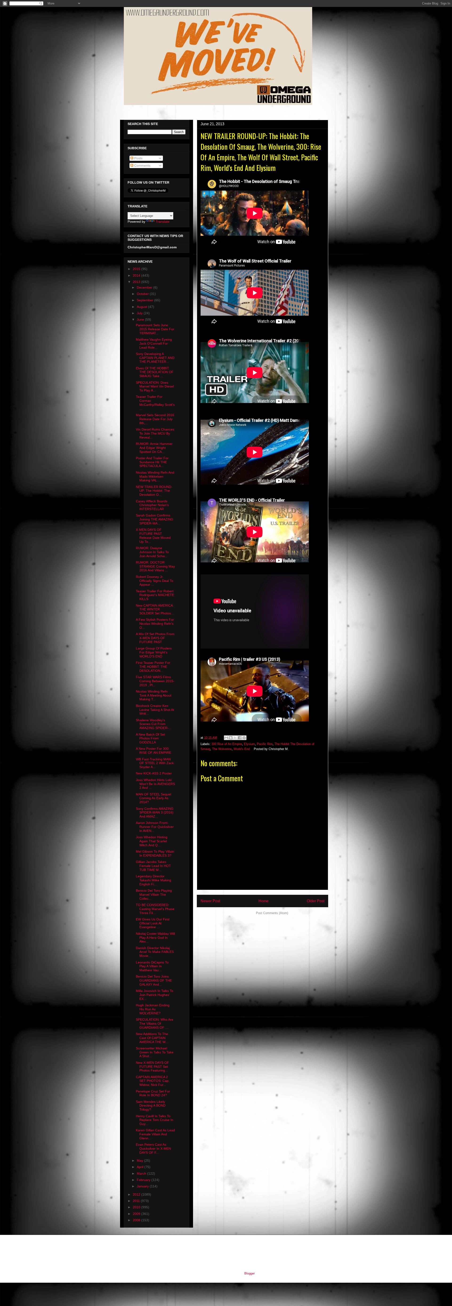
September (145, 300)
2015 (137, 269)
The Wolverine (222, 749)
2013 (137, 282)
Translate (163, 221)
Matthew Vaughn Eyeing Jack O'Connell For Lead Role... (154, 343)
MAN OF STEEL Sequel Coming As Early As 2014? (153, 798)
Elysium (249, 744)
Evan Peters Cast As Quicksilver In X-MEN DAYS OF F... (153, 1148)
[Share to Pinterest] (244, 737)
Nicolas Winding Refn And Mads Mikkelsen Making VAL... (155, 476)
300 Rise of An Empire (226, 744)
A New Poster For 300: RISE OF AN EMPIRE (153, 750)
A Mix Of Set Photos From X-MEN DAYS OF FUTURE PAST (155, 638)
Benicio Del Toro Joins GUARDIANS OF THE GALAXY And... (154, 980)
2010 (137, 1207)
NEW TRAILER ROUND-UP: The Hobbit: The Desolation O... (154, 491)
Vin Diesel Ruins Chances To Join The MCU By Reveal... (155, 433)
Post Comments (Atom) (272, 913)
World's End (242, 749)
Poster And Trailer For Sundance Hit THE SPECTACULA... (152, 462)
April (140, 1167)
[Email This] (226, 737)
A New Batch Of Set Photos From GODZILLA (150, 738)
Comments (141, 165)
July (140, 313)
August (142, 307)
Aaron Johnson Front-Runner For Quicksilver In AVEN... (155, 827)
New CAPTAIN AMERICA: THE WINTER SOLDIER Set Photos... (155, 609)
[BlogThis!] (230, 737)
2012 (137, 1194)
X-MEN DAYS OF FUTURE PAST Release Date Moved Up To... (153, 535)
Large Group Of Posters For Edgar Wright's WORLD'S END (154, 652)
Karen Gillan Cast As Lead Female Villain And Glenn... (155, 1134)
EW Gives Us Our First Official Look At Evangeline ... (153, 923)
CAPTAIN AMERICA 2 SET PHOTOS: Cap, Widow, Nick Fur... (153, 1081)
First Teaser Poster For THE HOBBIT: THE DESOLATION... (153, 667)
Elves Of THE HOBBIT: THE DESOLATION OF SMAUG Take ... (155, 372)
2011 (137, 1201)
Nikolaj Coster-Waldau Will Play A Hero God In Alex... (155, 937)
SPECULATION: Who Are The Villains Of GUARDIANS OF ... (154, 1023)
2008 (137, 1220)
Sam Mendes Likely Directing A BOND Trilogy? (150, 1106)
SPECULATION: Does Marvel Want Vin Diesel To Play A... (155, 386)
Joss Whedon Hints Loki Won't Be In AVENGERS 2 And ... (155, 784)
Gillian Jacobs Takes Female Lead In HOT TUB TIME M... (153, 866)
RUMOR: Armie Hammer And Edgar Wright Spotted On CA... (154, 448)
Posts (137, 158)
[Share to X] (235, 737)
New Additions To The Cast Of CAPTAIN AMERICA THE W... (152, 1038)
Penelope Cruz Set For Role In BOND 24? (153, 1093)
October (143, 294)
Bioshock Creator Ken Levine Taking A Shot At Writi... (155, 710)
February (144, 1180)
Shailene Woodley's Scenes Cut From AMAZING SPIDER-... (153, 724)
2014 (137, 275)
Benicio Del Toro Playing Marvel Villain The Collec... (154, 894)
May (140, 1160)
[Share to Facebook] (239, 737)
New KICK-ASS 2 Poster (154, 773)
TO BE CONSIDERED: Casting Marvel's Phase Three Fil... (155, 909)
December (145, 287)
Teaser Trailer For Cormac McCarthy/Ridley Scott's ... (155, 402)
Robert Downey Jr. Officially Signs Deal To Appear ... (154, 581)
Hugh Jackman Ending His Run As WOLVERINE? (153, 1009)
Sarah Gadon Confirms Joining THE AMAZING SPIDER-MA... (154, 519)
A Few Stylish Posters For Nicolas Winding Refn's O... (155, 623)
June (141, 319)
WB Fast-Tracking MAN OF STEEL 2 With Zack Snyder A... (155, 763)
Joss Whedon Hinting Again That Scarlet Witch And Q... (151, 841)
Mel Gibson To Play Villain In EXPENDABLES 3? (155, 853)
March (142, 1173)
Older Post (315, 901)
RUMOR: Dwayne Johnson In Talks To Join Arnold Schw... (152, 552)
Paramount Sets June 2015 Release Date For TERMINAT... (155, 329)
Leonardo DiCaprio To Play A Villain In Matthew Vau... (152, 966)
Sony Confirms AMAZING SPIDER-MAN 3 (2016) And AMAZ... (155, 812)
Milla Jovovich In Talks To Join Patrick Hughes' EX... (154, 995)
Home (263, 901)
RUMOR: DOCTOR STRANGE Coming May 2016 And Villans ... (155, 566)
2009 (137, 1214)
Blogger (249, 1273)
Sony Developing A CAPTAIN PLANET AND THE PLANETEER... (155, 358)
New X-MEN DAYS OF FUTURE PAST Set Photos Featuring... (152, 1066)
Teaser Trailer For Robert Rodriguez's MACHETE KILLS (155, 595)
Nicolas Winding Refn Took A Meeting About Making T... (153, 695)
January (143, 1186)
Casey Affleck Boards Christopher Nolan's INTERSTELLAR (152, 505)
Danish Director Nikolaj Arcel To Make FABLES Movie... (155, 952)
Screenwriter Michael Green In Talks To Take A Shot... (155, 1052)
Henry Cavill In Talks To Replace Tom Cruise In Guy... (154, 1120)
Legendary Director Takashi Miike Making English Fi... (153, 880)
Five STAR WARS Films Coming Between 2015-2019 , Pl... (155, 681)
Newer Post (210, 901)
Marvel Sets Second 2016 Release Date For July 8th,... (155, 419)
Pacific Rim (265, 744)
